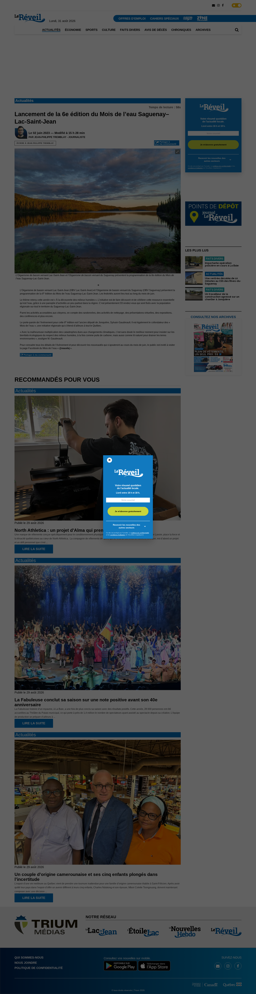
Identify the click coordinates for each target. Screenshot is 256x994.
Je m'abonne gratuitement (128, 511)
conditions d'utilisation (117, 535)
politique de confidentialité (140, 533)
